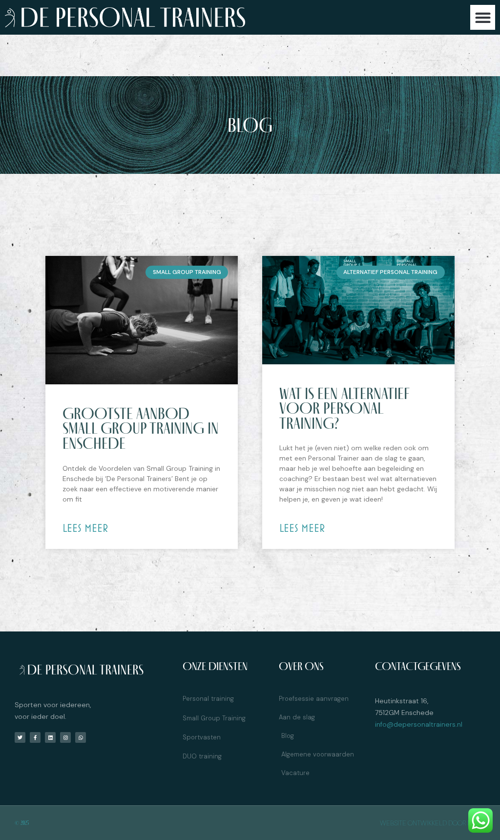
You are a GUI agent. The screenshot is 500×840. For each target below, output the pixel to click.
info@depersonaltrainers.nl (418, 724)
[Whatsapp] (80, 737)
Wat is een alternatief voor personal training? (344, 408)
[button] (482, 17)
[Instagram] (65, 737)
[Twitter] (20, 737)
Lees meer (85, 528)
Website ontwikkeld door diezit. (432, 823)
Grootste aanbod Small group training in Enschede (140, 428)
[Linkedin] (50, 737)
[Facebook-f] (35, 737)
